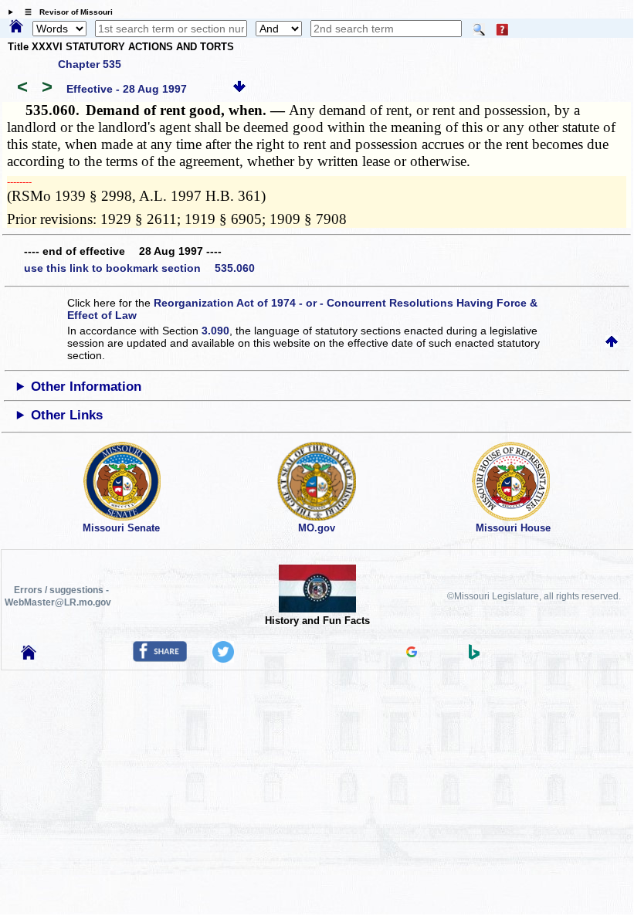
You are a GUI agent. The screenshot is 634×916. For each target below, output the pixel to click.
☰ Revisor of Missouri (65, 12)
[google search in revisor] (411, 653)
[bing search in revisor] (474, 656)
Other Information (86, 386)
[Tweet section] (223, 659)
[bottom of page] (239, 89)
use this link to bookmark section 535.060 (139, 268)
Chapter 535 (89, 64)
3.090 (215, 330)
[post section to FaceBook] (160, 658)
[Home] (16, 27)
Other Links (67, 415)
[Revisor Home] (28, 656)
